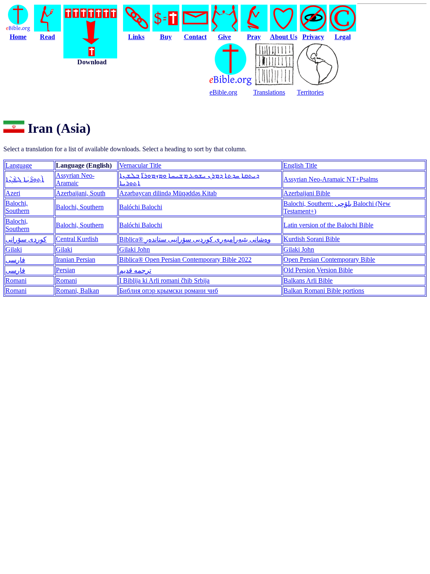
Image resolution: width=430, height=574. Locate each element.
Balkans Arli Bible (308, 280)
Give (224, 36)
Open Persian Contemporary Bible (329, 259)
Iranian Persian (75, 259)
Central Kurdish (77, 238)
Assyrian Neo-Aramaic (75, 179)
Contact (195, 36)
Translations (269, 92)
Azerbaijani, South (80, 193)
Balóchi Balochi (140, 207)
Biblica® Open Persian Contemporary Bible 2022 (185, 259)
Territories (310, 92)
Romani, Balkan (77, 290)
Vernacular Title (140, 165)
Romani (15, 280)
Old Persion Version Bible (318, 270)
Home (18, 36)
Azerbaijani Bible (306, 193)
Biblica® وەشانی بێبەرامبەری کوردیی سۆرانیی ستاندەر (195, 239)
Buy (166, 36)
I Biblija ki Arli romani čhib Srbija (164, 280)
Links (136, 36)
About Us (283, 36)
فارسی (15, 259)
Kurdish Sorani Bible (311, 238)
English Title (300, 165)
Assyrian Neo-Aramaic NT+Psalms (330, 179)
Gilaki (13, 249)
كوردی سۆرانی (26, 239)
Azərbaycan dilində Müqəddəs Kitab (168, 193)
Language (18, 165)
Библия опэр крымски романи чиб (168, 290)
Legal (343, 36)
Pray (254, 36)
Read (47, 36)
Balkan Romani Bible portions (323, 290)
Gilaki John (134, 249)
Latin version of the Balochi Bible (328, 225)
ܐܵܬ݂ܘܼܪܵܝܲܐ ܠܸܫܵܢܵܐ (24, 179)
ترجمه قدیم (135, 270)
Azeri (12, 193)
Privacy (313, 36)
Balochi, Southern (17, 207)
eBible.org (223, 92)
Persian (65, 270)
